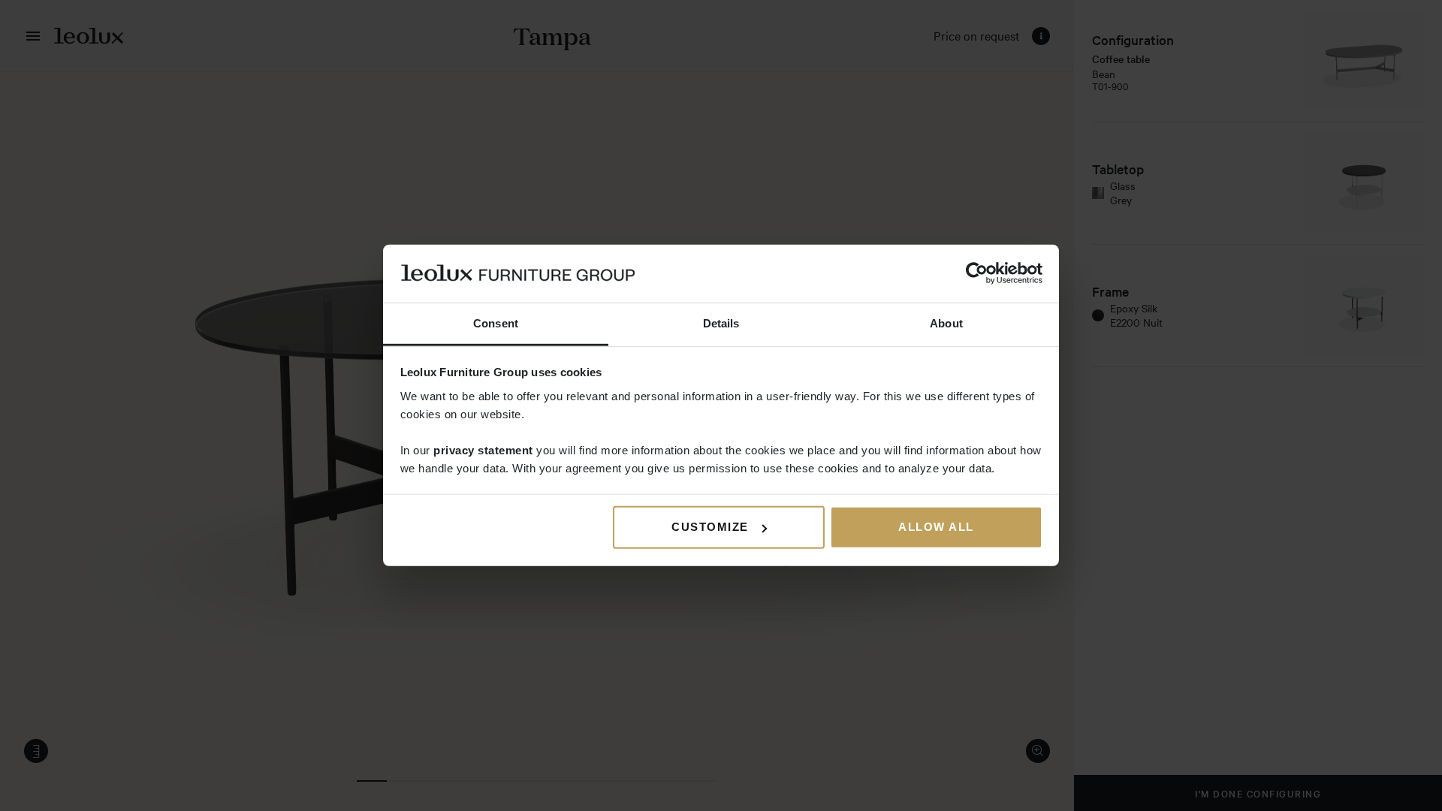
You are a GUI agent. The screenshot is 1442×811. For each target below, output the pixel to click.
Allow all (936, 526)
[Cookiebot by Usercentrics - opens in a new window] (976, 273)
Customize (710, 526)
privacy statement (483, 450)
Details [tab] (721, 323)
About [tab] (946, 323)
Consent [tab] (495, 323)
